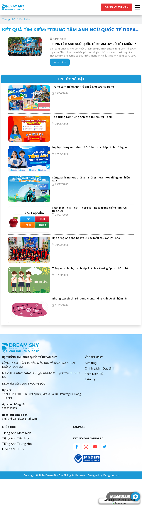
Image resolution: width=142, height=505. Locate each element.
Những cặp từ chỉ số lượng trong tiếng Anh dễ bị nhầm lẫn (90, 298)
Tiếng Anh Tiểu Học (16, 438)
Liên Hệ (90, 379)
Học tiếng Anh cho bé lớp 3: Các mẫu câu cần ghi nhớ (86, 238)
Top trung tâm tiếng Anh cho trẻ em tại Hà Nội (82, 117)
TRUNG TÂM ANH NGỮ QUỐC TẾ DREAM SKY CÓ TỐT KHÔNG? (93, 44)
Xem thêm (60, 62)
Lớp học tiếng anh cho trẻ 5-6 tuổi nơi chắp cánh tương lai (90, 147)
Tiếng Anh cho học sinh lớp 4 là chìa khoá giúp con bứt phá (90, 268)
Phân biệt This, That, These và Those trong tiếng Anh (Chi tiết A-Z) (89, 209)
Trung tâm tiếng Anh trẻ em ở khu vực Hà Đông (83, 86)
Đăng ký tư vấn (116, 7)
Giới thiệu (91, 363)
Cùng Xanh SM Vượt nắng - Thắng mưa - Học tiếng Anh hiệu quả (91, 179)
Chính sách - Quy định (100, 368)
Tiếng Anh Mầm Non (16, 433)
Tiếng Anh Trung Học (17, 444)
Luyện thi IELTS (13, 449)
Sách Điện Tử (94, 374)
